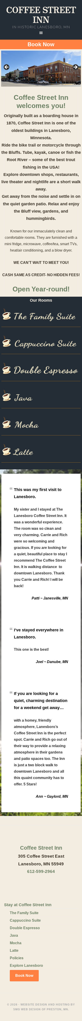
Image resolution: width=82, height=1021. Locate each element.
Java (14, 935)
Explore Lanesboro (26, 965)
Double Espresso (25, 928)
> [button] (75, 67)
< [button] (6, 67)
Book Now (41, 44)
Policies (16, 958)
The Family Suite (24, 913)
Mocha (15, 943)
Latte (14, 950)
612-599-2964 (41, 871)
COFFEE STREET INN (41, 14)
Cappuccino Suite (25, 920)
